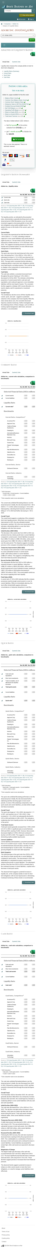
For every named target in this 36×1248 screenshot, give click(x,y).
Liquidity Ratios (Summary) (11, 71)
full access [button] (13, 125)
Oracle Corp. (10, 442)
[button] (2, 197)
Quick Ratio (7, 75)
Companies (7, 24)
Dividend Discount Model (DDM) (14, 106)
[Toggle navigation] (3, 2)
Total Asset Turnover (14, 116)
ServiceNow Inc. (11, 454)
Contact (4, 1241)
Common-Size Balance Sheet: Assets (16, 100)
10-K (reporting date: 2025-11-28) (15, 205)
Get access (21, 19)
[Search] (33, 10)
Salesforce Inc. (11, 452)
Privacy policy (6, 1235)
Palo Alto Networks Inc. (13, 449)
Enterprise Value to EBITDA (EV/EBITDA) (17, 104)
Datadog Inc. (10, 430)
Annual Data (5, 62)
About (3, 1228)
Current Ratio (7, 73)
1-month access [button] (15, 132)
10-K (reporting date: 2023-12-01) (20, 207)
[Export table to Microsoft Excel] (32, 191)
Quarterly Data (16, 62)
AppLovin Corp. (11, 423)
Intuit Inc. (9, 437)
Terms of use (5, 1231)
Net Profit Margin (13, 108)
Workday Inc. (10, 460)
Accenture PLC (11, 421)
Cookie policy (6, 1238)
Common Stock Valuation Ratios (14, 102)
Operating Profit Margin (15, 110)
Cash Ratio (7, 77)
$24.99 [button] (32, 40)
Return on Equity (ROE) (14, 112)
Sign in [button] (31, 19)
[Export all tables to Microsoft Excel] (32, 54)
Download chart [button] (29, 313)
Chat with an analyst (27, 15)
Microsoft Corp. (11, 440)
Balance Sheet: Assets (12, 98)
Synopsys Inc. (10, 457)
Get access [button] (19, 139)
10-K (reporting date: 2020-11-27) (12, 211)
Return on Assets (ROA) (15, 114)
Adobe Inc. (15, 24)
